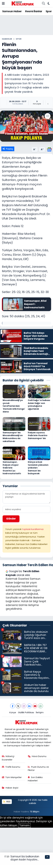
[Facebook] (12, 706)
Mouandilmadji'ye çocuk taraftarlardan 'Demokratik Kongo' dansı (14, 406)
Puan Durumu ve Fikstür (38, 768)
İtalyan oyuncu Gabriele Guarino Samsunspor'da (37, 435)
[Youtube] (35, 706)
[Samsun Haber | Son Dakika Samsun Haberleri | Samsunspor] (23, 3)
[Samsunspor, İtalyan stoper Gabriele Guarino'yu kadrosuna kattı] (14, 453)
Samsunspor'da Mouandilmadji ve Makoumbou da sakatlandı (13, 437)
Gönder (11, 518)
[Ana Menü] (3, 3)
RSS (8, 801)
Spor (49, 11)
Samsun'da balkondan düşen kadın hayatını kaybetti (24, 860)
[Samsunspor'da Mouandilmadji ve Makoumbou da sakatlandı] (14, 423)
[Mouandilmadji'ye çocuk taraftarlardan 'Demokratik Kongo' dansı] (14, 391)
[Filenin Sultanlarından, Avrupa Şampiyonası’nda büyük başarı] (26, 126)
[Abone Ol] (49, 149)
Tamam (24, 825)
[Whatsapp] (40, 706)
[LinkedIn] (29, 706)
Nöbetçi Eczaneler (8, 758)
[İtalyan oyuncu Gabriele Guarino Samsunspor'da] (39, 423)
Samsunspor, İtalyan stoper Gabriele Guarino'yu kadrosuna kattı (12, 468)
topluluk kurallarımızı (33, 529)
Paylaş (9, 148)
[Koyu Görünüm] (48, 3)
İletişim (40, 712)
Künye (12, 712)
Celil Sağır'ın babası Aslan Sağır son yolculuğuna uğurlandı (39, 404)
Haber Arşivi (12, 787)
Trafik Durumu (12, 766)
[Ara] (43, 3)
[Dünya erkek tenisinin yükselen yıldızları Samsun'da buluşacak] (39, 453)
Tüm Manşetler (13, 777)
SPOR (18, 39)
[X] (18, 706)
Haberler (7, 39)
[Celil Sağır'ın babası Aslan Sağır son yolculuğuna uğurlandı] (39, 391)
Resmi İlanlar (33, 11)
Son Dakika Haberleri (35, 779)
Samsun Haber (12, 11)
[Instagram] (23, 706)
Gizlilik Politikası (26, 712)
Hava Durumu (39, 756)
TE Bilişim (34, 811)
